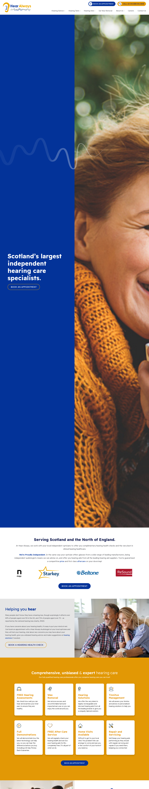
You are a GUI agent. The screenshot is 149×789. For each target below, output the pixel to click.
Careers (131, 11)
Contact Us (142, 11)
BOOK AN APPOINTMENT (103, 4)
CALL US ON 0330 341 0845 (133, 4)
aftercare (81, 561)
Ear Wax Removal (105, 11)
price (62, 561)
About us (119, 11)
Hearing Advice (57, 11)
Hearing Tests (74, 11)
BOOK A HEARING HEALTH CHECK (25, 645)
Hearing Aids (89, 11)
